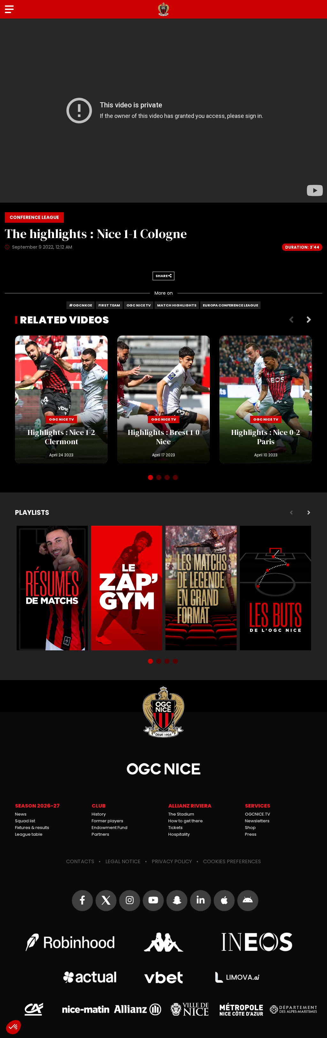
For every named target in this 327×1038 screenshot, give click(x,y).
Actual (89, 977)
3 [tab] (167, 478)
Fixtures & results (32, 828)
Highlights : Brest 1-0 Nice (163, 399)
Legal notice (123, 861)
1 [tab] (151, 478)
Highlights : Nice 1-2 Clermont (61, 399)
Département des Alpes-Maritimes (293, 1009)
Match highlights (176, 305)
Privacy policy (172, 861)
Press (250, 834)
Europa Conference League (230, 305)
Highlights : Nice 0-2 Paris (265, 399)
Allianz (137, 1009)
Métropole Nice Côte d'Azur (241, 1009)
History (99, 814)
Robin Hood (70, 942)
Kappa (163, 942)
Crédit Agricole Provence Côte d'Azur (34, 1009)
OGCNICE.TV (257, 814)
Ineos (257, 942)
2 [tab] (159, 478)
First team (109, 305)
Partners (100, 834)
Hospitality (179, 834)
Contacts (80, 861)
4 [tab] (176, 478)
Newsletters (257, 821)
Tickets (175, 828)
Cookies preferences (232, 861)
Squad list (25, 821)
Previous (291, 320)
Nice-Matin (86, 1009)
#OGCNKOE (80, 305)
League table (28, 834)
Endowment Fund (109, 828)
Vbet (163, 977)
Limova (237, 977)
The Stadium (181, 814)
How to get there (185, 821)
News (21, 814)
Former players (107, 821)
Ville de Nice (190, 1009)
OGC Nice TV (138, 305)
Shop (250, 828)
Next (309, 320)
